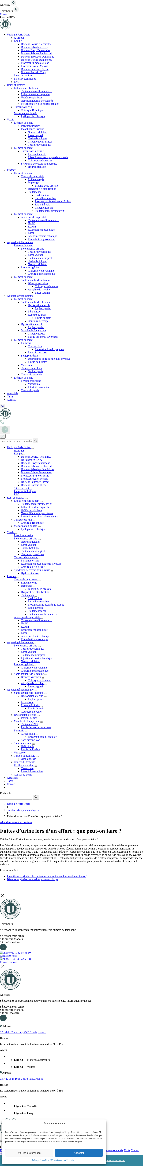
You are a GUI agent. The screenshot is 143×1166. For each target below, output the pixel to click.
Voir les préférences (29, 1152)
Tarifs (127, 1150)
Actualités (117, 1150)
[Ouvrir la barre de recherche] (2, 406)
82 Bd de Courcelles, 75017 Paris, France (23, 1032)
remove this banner (116, 1160)
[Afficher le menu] (5, 430)
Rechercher (6, 793)
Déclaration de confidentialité (62, 1160)
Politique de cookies (40, 1160)
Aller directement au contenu (16, 822)
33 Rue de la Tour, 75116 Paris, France (21, 1078)
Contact (135, 1150)
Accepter (79, 1152)
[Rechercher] (35, 441)
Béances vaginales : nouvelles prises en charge (32, 879)
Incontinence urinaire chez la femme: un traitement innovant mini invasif (46, 876)
